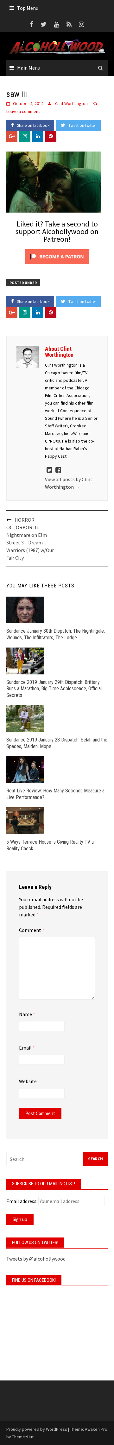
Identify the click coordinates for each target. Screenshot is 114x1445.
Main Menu (28, 68)
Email (27, 1048)
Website (28, 1081)
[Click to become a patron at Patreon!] (57, 256)
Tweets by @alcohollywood (36, 1259)
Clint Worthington (71, 103)
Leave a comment (23, 111)
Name (27, 1014)
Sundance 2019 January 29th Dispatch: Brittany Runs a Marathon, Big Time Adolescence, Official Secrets (54, 688)
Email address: (21, 1201)
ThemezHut (23, 1437)
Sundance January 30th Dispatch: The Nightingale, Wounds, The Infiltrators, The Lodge (55, 634)
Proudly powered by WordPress (36, 1429)
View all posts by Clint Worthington (68, 483)
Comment (31, 930)
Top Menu (27, 8)
